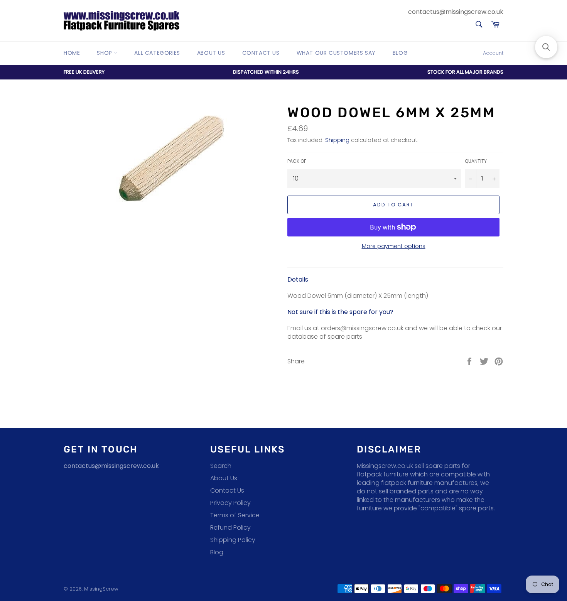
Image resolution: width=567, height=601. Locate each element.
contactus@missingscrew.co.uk (455, 11)
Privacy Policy (230, 502)
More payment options (393, 246)
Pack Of (296, 161)
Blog (400, 53)
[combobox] (478, 25)
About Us (211, 53)
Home (72, 53)
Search (220, 465)
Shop (105, 53)
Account (493, 53)
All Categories (157, 53)
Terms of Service (235, 515)
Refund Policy (230, 527)
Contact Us (261, 53)
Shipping (337, 140)
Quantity (476, 161)
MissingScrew (101, 589)
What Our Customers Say (336, 53)
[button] (546, 47)
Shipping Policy (232, 539)
